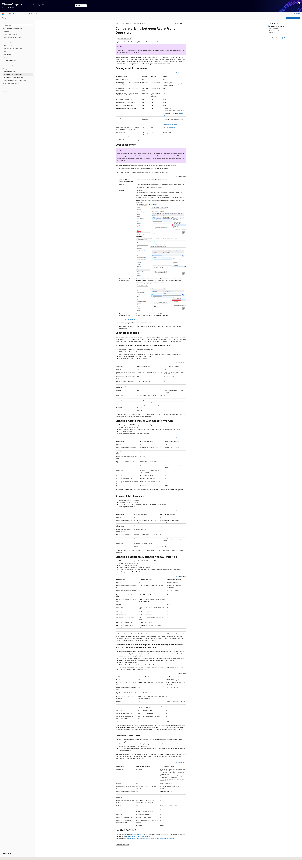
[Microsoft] (3, 14)
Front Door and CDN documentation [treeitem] (12, 28)
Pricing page (135, 52)
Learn (117, 23)
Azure (122, 23)
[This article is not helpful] (284, 38)
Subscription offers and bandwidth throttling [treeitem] (16, 80)
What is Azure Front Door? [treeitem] (11, 34)
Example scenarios (274, 30)
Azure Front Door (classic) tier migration (138, 836)
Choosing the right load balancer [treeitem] (13, 48)
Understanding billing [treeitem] (10, 71)
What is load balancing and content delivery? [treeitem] (16, 46)
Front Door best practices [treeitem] (11, 43)
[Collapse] (33, 22)
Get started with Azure (293, 18)
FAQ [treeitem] (5, 51)
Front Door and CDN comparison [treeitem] (13, 37)
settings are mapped (135, 834)
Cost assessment (273, 28)
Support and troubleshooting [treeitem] (11, 83)
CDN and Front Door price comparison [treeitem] (14, 77)
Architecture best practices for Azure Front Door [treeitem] (17, 40)
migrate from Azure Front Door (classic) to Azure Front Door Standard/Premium (151, 838)
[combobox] (17, 25)
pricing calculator (129, 319)
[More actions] (185, 23)
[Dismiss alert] (299, 3)
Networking (129, 23)
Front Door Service (139, 23)
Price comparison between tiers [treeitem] (13, 74)
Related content (273, 32)
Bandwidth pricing (170, 127)
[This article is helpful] (282, 38)
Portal (282, 18)
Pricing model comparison (276, 26)
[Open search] (294, 13)
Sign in (298, 13)
